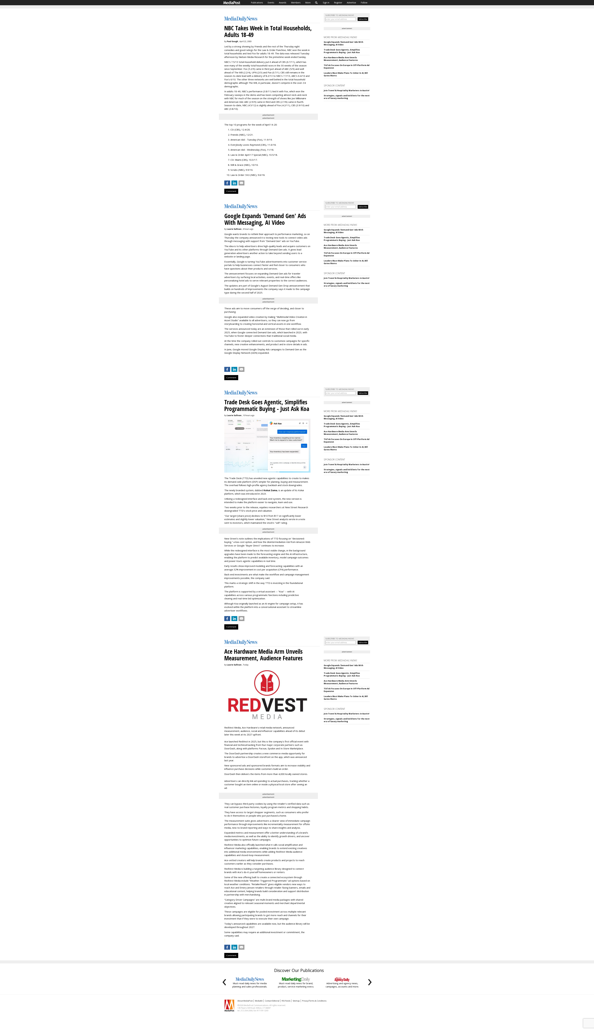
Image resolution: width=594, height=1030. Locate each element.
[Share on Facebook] (227, 182)
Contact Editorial (272, 1001)
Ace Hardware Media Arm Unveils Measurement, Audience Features (341, 58)
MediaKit (259, 1001)
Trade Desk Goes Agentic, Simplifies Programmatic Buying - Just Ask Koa (342, 51)
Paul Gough (232, 41)
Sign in (326, 2)
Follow (364, 2)
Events (271, 2)
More (308, 2)
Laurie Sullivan (234, 229)
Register (338, 2)
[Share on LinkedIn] (234, 182)
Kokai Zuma (270, 490)
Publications (257, 2)
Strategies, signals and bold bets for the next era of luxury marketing (347, 97)
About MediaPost (245, 1001)
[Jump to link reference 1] (224, 361)
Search (316, 2)
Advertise (351, 2)
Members (296, 2)
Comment (231, 191)
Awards (282, 2)
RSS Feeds (286, 1001)
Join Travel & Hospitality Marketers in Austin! (346, 90)
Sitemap (296, 1001)
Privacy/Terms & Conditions (314, 1001)
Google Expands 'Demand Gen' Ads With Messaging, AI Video (343, 43)
